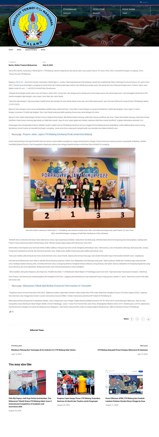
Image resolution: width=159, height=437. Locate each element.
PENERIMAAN (69, 9)
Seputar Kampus (31, 50)
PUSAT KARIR (128, 9)
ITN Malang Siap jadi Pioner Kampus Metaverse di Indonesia (123, 350)
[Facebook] (132, 319)
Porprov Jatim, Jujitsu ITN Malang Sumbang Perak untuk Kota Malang (57, 134)
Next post (144, 346)
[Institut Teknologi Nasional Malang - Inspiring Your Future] (33, 24)
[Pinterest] (143, 319)
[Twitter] (137, 319)
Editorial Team (37, 330)
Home (11, 50)
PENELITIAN (99, 9)
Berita (19, 50)
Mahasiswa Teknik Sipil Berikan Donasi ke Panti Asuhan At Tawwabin (57, 286)
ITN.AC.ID (19, 82)
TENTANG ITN (40, 9)
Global (17, 65)
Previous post (16, 346)
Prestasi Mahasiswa (28, 65)
